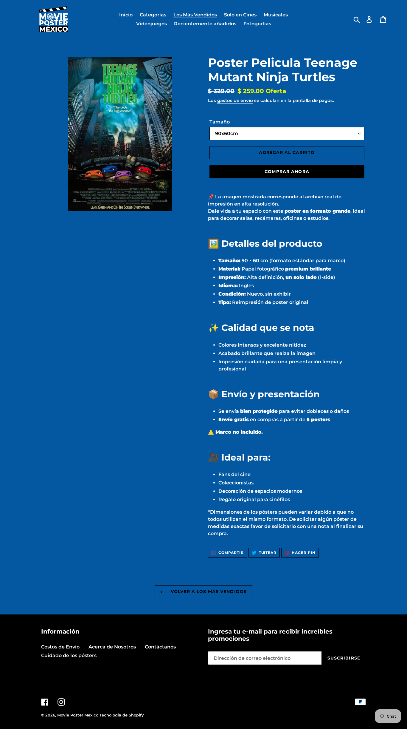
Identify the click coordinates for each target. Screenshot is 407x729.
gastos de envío (235, 100)
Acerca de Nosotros (112, 647)
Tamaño (219, 122)
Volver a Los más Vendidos (208, 591)
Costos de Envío (60, 647)
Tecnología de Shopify (122, 715)
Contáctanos (160, 647)
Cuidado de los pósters (69, 655)
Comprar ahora (287, 171)
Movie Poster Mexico (77, 715)
